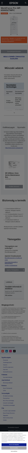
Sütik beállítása (14, 451)
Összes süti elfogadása (14, 444)
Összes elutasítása (14, 447)
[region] (14, 442)
